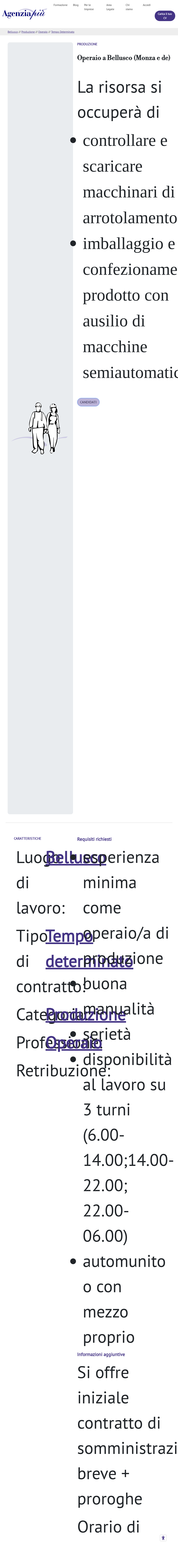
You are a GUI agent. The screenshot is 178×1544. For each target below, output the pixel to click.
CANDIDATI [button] (88, 402)
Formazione (60, 5)
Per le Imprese (89, 7)
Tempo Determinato (62, 31)
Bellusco (13, 31)
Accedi (147, 5)
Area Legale (110, 7)
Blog (76, 5)
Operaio (43, 31)
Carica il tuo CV (165, 16)
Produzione (28, 31)
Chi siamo (129, 7)
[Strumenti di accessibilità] (163, 1538)
